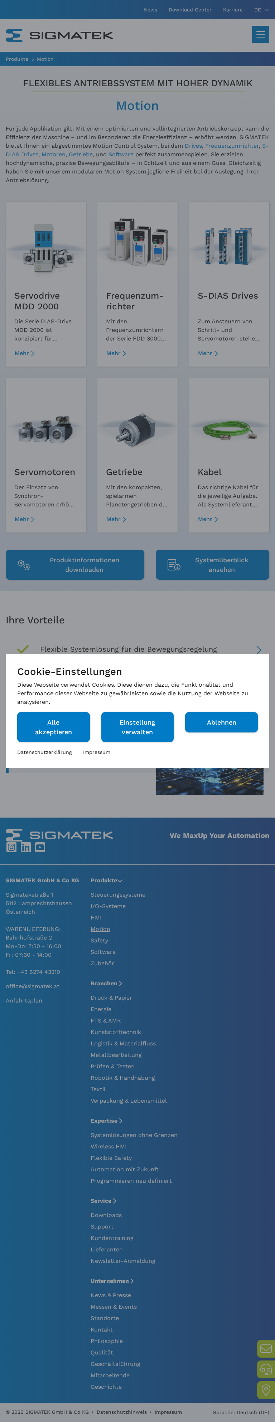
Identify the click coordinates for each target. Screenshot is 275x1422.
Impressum (96, 752)
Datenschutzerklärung (44, 752)
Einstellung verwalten (137, 727)
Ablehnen (221, 722)
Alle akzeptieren (53, 727)
